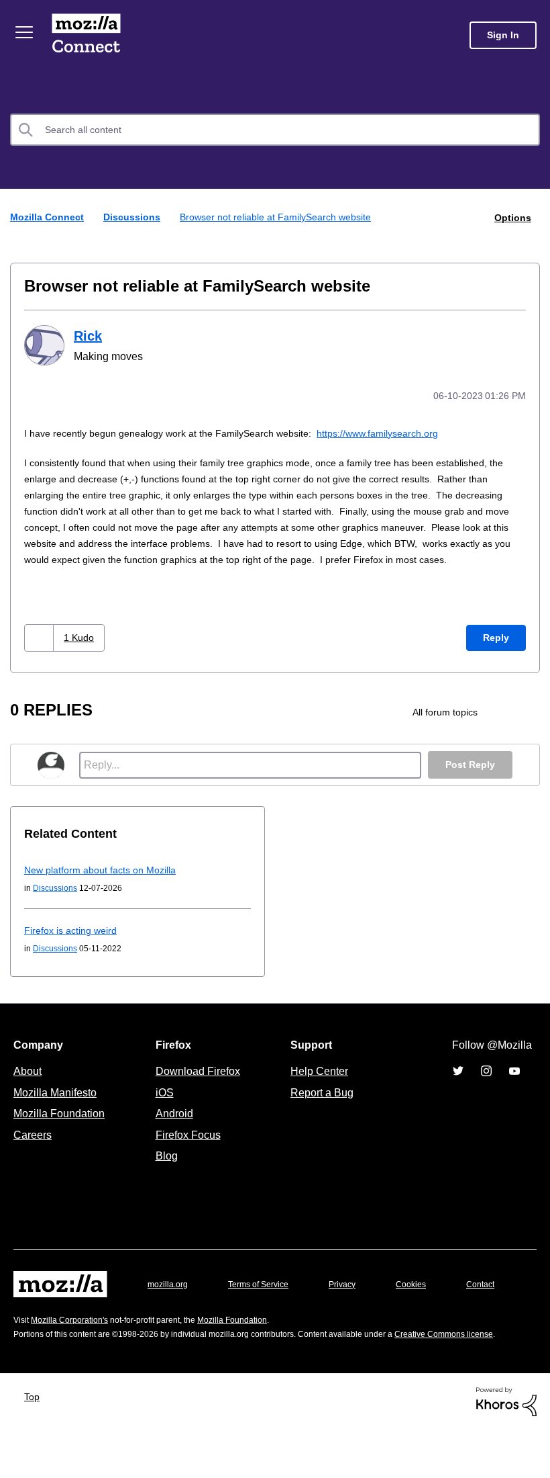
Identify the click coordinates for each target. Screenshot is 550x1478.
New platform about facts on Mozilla (106, 883)
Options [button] (511, 216)
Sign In (503, 35)
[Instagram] (486, 1085)
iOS (161, 1106)
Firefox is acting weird (74, 944)
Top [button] (35, 1444)
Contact (28, 1324)
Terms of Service (266, 1298)
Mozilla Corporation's (74, 1355)
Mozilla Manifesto (58, 1106)
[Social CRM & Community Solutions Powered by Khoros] (506, 1449)
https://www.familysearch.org (403, 431)
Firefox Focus (187, 1149)
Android (172, 1127)
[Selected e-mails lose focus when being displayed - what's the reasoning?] (528, 726)
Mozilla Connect (88, 35)
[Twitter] (458, 1085)
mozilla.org (170, 1298)
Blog (164, 1169)
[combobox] (275, 130)
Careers (32, 1149)
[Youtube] (514, 1085)
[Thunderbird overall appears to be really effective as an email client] (505, 726)
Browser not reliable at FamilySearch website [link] (282, 216)
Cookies (426, 1298)
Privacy (355, 1298)
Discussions (134, 216)
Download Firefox (198, 1085)
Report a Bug (320, 1106)
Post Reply (469, 779)
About (28, 1085)
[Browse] (25, 32)
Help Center (316, 1085)
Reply (495, 652)
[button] (40, 652)
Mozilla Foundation (60, 1127)
